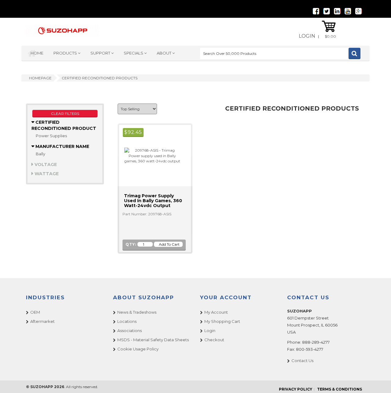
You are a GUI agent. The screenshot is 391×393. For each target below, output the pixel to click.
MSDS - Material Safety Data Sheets (153, 339)
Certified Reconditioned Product (63, 125)
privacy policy (295, 389)
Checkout (214, 339)
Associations (129, 330)
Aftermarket (42, 321)
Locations (127, 321)
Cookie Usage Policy (138, 348)
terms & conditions (339, 389)
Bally (40, 153)
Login (307, 36)
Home (37, 53)
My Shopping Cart (222, 321)
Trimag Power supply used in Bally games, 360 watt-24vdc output (153, 200)
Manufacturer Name (61, 146)
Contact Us (302, 360)
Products (65, 53)
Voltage (45, 164)
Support (100, 53)
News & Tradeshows (136, 312)
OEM (35, 312)
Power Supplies (51, 135)
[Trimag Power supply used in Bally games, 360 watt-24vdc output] (149, 155)
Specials (134, 53)
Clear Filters (65, 113)
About (164, 53)
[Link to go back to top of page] (379, 381)
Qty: (131, 244)
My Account (216, 312)
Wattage (46, 173)
